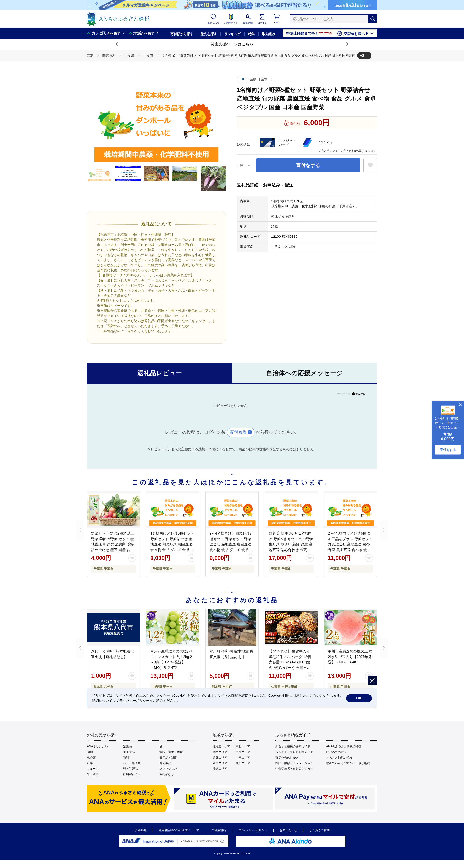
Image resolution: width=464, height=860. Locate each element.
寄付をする (308, 165)
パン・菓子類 (132, 763)
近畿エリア (220, 757)
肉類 (90, 752)
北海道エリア (221, 746)
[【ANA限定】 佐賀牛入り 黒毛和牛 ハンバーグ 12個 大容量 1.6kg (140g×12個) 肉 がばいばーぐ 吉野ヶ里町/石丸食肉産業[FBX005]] (291, 627)
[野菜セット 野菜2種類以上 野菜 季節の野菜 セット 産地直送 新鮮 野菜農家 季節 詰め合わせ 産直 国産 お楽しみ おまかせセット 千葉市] (113, 509)
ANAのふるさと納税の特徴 (343, 746)
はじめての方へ (336, 752)
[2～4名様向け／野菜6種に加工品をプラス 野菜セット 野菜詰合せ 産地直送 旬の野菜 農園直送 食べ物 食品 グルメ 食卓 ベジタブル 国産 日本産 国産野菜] (350, 509)
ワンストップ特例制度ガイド (294, 752)
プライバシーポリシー (252, 830)
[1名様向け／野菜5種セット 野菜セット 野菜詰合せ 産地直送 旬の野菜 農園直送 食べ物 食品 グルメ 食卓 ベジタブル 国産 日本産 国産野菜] (172, 509)
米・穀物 (93, 774)
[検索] (372, 18)
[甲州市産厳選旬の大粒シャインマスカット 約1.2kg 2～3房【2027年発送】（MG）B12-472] (172, 627)
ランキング (232, 34)
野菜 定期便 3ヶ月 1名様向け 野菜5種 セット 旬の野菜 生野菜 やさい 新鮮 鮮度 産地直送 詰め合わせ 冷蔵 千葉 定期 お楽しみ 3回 (291, 544)
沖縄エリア (220, 768)
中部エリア (243, 752)
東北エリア (243, 746)
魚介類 (91, 757)
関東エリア (220, 752)
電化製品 (165, 763)
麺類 (126, 757)
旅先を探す (209, 34)
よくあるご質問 (319, 830)
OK (359, 698)
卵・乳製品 (130, 768)
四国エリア (220, 763)
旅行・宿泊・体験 (171, 752)
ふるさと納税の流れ (339, 757)
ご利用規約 (218, 830)
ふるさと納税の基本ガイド (293, 746)
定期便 (127, 746)
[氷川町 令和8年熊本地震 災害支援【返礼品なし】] (232, 627)
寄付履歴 (238, 432)
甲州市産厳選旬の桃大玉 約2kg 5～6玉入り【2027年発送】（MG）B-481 (350, 656)
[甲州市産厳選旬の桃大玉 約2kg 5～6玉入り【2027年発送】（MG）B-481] (350, 627)
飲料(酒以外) (131, 774)
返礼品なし (167, 774)
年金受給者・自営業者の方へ (294, 768)
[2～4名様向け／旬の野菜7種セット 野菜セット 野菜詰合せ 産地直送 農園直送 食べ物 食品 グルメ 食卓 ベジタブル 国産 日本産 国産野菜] (232, 509)
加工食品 (129, 752)
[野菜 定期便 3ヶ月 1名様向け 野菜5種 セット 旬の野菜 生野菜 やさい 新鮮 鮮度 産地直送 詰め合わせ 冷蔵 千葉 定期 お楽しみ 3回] (291, 509)
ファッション (168, 768)
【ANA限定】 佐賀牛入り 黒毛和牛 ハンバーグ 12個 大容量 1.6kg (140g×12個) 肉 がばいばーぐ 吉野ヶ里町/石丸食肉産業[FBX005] (290, 662)
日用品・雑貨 (168, 757)
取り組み (268, 34)
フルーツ (93, 768)
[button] (117, 44)
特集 (251, 34)
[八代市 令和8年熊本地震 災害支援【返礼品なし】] (113, 627)
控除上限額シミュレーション (294, 763)
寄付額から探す (181, 34)
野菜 (90, 763)
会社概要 (140, 830)
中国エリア (243, 757)
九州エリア (243, 763)
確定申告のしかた (287, 757)
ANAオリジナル (97, 746)
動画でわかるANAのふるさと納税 (348, 763)
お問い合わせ (288, 830)
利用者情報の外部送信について (179, 830)
